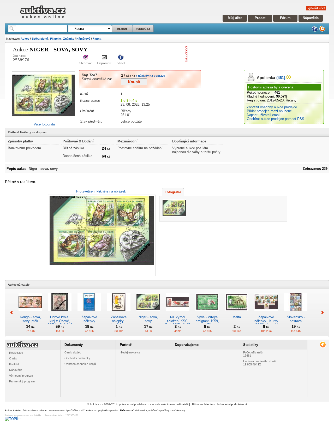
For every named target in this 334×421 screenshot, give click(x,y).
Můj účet (235, 18)
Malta (236, 317)
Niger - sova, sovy (148, 319)
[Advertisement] (251, 54)
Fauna (97, 38)
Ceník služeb (72, 352)
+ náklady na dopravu (150, 75)
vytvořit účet (316, 8)
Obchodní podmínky (77, 358)
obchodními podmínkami (231, 404)
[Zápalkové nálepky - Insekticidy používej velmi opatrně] (119, 313)
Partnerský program (22, 381)
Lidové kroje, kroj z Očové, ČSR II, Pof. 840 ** (59, 323)
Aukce (25, 38)
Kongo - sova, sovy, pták (30, 319)
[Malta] (236, 313)
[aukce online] (43, 20)
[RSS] (322, 31)
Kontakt (14, 364)
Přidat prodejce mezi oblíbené (269, 111)
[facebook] (315, 31)
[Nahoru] (322, 344)
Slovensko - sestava (296, 319)
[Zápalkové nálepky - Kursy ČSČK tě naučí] (266, 313)
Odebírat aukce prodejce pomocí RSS (275, 119)
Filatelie (55, 38)
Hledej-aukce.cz (130, 352)
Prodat (260, 18)
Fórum (285, 18)
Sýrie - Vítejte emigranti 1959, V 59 (207, 321)
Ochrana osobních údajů (80, 363)
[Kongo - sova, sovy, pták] (30, 313)
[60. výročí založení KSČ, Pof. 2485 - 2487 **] (177, 313)
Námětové (83, 38)
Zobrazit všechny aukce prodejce (272, 107)
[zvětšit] (101, 235)
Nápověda (311, 18)
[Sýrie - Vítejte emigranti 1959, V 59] (207, 313)
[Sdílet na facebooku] (121, 57)
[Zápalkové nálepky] (89, 313)
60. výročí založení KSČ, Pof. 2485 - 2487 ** (177, 323)
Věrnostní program (21, 375)
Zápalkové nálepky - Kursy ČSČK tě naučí (266, 321)
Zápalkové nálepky (89, 319)
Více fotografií (44, 124)
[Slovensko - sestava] (295, 313)
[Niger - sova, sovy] (148, 313)
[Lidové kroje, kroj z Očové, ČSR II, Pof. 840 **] (60, 313)
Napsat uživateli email (263, 115)
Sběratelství (40, 38)
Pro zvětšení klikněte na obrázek (101, 191)
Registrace (16, 352)
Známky (68, 38)
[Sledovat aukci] (85, 57)
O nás (13, 358)
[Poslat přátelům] (104, 57)
